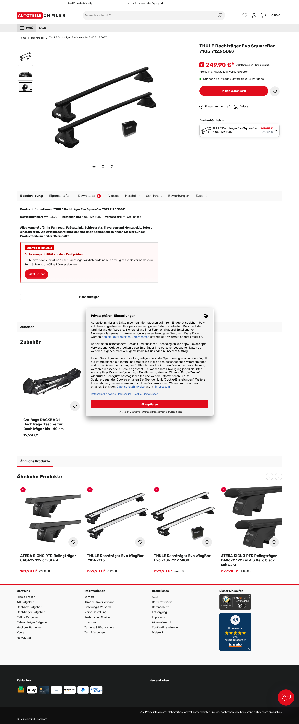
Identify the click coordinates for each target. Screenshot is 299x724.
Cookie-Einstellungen (165, 627)
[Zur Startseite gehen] (42, 15)
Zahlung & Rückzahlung (99, 627)
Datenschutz (160, 607)
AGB (155, 597)
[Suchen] (220, 15)
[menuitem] (26, 27)
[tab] (93, 166)
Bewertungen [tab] (178, 196)
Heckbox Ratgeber (29, 627)
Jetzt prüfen (36, 274)
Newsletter (24, 637)
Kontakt (22, 632)
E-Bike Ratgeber (27, 617)
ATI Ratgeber (25, 602)
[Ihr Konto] (254, 15)
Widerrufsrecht (161, 622)
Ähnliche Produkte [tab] (35, 461)
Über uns (90, 622)
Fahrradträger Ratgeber (32, 622)
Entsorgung (159, 612)
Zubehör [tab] (27, 327)
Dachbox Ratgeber (29, 607)
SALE (42, 28)
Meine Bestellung (95, 612)
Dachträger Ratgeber (31, 612)
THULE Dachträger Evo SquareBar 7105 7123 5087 (78, 37)
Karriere (89, 597)
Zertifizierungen (94, 632)
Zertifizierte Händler (80, 3)
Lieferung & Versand (97, 607)
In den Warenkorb (234, 91)
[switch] (242, 605)
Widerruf (157, 632)
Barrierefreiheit (162, 602)
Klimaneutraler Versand (148, 3)
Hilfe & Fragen (26, 597)
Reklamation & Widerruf (99, 617)
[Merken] (275, 91)
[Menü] (248, 596)
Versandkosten (238, 71)
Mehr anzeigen (89, 297)
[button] (25, 57)
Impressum (159, 617)
